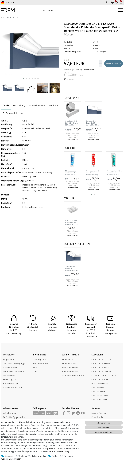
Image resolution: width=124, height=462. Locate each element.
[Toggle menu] (120, 10)
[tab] (6, 106)
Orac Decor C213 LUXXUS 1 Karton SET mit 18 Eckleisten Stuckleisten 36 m (71, 123)
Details (6, 105)
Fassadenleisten (70, 371)
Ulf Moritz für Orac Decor (104, 375)
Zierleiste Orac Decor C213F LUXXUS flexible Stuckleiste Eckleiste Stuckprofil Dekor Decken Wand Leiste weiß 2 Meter (93, 123)
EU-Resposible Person (13, 113)
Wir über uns (9, 413)
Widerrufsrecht (10, 367)
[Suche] (44, 10)
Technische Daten (36, 105)
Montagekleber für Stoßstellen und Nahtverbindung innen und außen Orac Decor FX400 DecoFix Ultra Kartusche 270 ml (92, 173)
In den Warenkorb (113, 63)
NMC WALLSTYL (99, 399)
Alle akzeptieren (103, 423)
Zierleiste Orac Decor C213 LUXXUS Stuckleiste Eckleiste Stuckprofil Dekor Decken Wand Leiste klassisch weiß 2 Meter (72, 269)
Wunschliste (70, 79)
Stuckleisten (68, 359)
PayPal (55, 456)
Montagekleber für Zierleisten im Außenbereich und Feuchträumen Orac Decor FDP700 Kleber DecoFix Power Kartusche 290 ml (114, 173)
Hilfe (35, 367)
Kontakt (36, 371)
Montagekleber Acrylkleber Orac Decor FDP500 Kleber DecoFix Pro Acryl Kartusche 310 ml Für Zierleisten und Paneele (72, 173)
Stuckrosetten (69, 363)
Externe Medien (39, 456)
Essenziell (9, 456)
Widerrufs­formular (12, 387)
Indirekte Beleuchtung (73, 375)
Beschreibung (18, 105)
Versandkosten (88, 70)
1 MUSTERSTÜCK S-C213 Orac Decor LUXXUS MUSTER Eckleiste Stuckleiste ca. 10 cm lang (72, 223)
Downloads (53, 105)
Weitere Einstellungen (11, 459)
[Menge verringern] (100, 65)
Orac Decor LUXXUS (101, 359)
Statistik (23, 456)
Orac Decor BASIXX (101, 367)
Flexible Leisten (70, 367)
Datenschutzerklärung (14, 371)
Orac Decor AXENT (100, 363)
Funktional (68, 456)
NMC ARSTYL (97, 387)
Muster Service (98, 413)
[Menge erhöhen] (100, 62)
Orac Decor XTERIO (101, 371)
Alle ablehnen (103, 427)
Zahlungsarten (40, 359)
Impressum (9, 375)
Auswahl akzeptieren (103, 432)
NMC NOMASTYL (99, 395)
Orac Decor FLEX (99, 379)
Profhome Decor (99, 383)
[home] (8, 10)
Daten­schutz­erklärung (58, 451)
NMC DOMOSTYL (100, 391)
